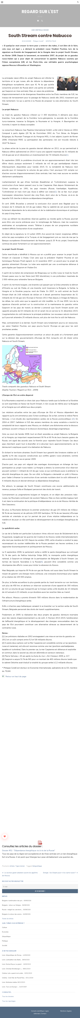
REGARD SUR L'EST (40, 12)
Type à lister (20, 866)
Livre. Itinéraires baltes (9, 982)
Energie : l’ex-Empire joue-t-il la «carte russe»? (59, 873)
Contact (43, 1014)
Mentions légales (66, 1011)
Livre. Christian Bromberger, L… (12, 969)
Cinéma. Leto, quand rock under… (13, 973)
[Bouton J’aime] (4, 836)
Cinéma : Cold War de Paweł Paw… (13, 978)
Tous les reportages (9, 1001)
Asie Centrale (37, 30)
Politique (5, 941)
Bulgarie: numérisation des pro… (12, 901)
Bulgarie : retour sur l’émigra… (12, 905)
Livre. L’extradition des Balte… (12, 960)
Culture (4, 927)
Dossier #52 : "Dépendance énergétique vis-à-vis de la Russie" (28, 850)
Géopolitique (37, 866)
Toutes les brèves (7, 919)
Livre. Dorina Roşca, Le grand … (12, 964)
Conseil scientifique (37, 1011)
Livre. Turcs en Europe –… (10, 987)
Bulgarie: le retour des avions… (12, 914)
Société (4, 946)
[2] (55, 192)
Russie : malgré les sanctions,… (12, 910)
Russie (46, 30)
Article (12, 866)
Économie (5, 932)
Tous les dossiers (8, 996)
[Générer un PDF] (40, 843)
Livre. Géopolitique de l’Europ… (12, 955)
